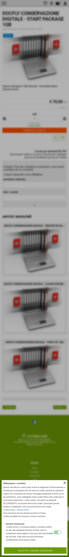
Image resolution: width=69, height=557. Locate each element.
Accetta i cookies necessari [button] (35, 551)
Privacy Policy (23, 510)
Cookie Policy (9, 510)
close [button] (65, 483)
